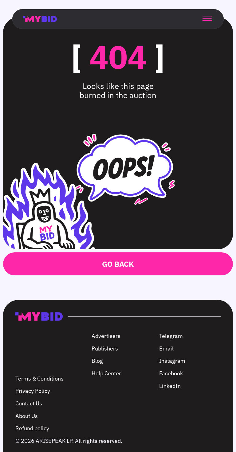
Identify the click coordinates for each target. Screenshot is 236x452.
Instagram (172, 360)
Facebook (171, 373)
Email (166, 348)
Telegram (171, 335)
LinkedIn (170, 385)
